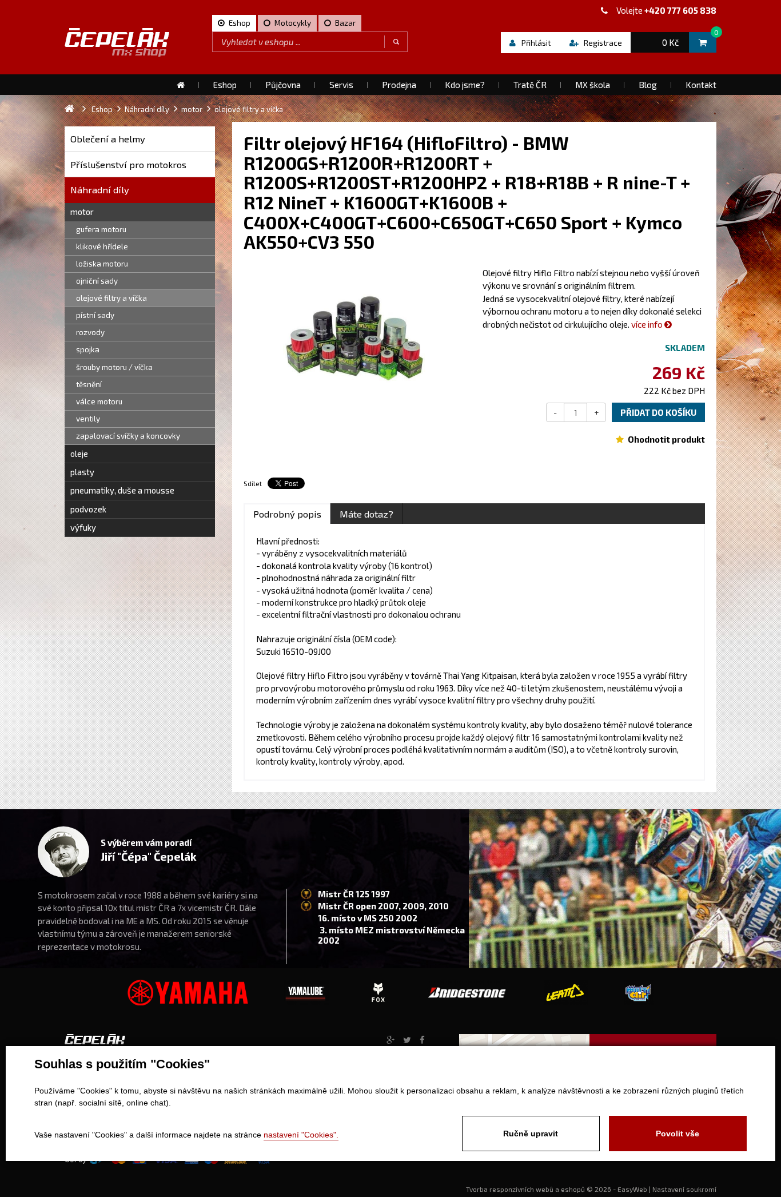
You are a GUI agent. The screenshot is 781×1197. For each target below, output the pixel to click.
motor (82, 211)
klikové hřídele (102, 246)
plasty (82, 472)
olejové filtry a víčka (111, 298)
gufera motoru (101, 229)
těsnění (89, 384)
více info (647, 324)
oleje (79, 453)
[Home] (180, 84)
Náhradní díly (99, 189)
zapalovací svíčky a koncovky (128, 435)
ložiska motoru (102, 263)
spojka (87, 349)
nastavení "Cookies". (301, 1134)
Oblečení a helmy (107, 138)
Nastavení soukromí (684, 1189)
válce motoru (99, 401)
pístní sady (95, 315)
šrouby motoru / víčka (114, 367)
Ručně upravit (530, 1133)
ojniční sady (97, 280)
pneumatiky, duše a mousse (122, 490)
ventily (88, 418)
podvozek (88, 509)
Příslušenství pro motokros (128, 164)
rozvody (90, 332)
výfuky (83, 527)
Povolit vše (677, 1133)
